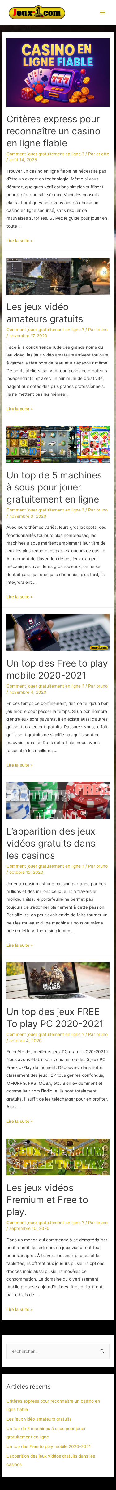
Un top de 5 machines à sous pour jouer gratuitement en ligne (54, 487)
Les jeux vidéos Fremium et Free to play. (47, 1199)
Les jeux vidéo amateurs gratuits (38, 1418)
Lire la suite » (19, 240)
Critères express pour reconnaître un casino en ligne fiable (53, 131)
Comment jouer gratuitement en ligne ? (45, 153)
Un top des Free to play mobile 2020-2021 (48, 1446)
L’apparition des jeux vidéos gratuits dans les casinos (51, 843)
